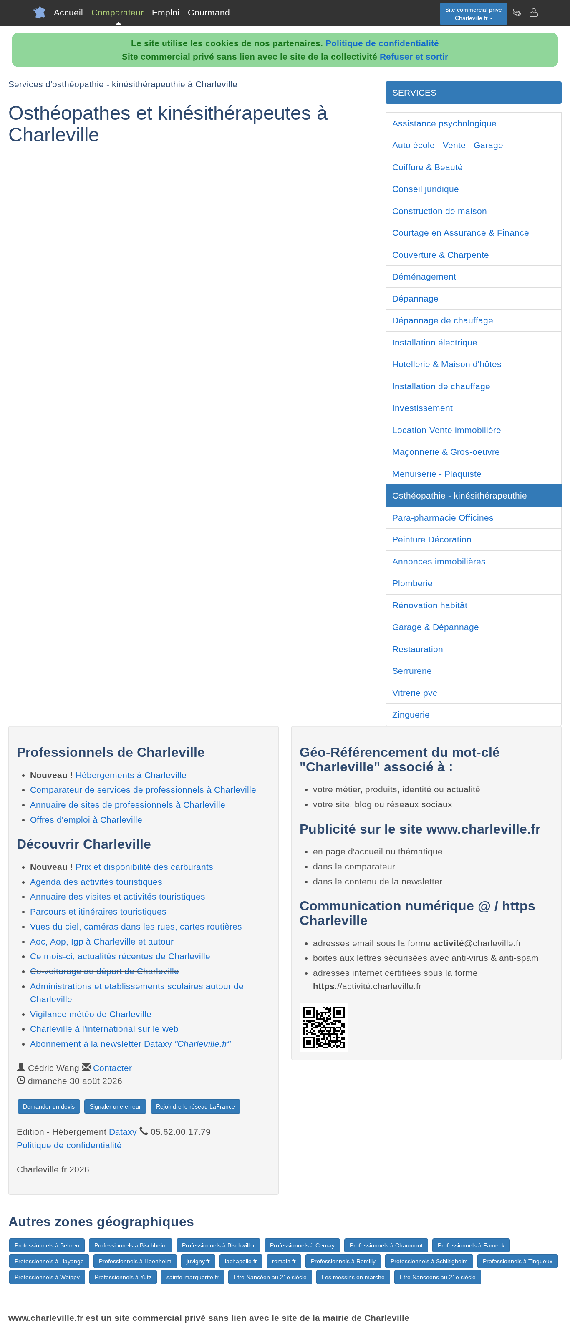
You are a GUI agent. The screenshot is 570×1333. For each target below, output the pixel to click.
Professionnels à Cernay (302, 1245)
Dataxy (123, 1131)
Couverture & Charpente (440, 255)
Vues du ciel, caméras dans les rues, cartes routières (136, 926)
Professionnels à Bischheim (130, 1245)
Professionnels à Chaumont (386, 1245)
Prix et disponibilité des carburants (144, 867)
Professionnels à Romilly (343, 1261)
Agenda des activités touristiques (96, 882)
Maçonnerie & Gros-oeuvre (446, 451)
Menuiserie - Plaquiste (437, 474)
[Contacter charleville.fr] (533, 12)
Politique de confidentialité (382, 43)
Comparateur (117, 12)
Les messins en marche (353, 1277)
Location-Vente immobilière (446, 430)
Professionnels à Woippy (47, 1277)
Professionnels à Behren (47, 1245)
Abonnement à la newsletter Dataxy (130, 1043)
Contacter (112, 1068)
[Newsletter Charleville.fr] (516, 12)
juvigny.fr (198, 1261)
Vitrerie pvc (414, 693)
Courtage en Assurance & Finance (460, 232)
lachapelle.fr (241, 1261)
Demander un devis (49, 1106)
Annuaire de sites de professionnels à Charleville (127, 804)
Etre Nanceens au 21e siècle (438, 1277)
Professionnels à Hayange (49, 1261)
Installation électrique (434, 342)
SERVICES (414, 92)
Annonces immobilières (439, 561)
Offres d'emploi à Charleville (86, 819)
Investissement (422, 408)
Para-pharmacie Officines (443, 517)
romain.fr (284, 1261)
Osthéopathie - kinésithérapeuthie (459, 495)
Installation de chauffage (441, 386)
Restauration (417, 649)
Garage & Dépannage (435, 627)
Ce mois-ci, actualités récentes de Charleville (120, 956)
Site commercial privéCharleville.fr (473, 13)
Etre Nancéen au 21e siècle (270, 1277)
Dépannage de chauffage (442, 320)
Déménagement (424, 276)
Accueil (68, 12)
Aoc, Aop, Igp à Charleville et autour (102, 941)
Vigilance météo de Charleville (90, 1014)
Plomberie (412, 583)
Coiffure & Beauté (427, 167)
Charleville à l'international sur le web (104, 1028)
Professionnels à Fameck (471, 1245)
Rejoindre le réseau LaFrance (195, 1106)
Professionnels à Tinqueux (517, 1261)
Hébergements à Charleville (131, 775)
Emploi (165, 12)
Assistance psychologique (444, 123)
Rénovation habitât (429, 605)
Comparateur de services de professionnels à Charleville (143, 789)
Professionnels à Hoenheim (135, 1261)
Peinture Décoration (432, 539)
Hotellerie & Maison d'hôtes (447, 364)
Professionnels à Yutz (123, 1277)
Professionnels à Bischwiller (218, 1245)
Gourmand (209, 12)
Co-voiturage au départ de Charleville (104, 971)
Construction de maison (439, 211)
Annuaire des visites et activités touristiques (117, 896)
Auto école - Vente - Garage (447, 145)
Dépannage (415, 298)
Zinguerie (411, 714)
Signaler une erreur (115, 1106)
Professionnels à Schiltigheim (429, 1261)
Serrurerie (412, 670)
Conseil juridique (425, 189)
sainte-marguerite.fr (192, 1277)
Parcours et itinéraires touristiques (98, 911)
